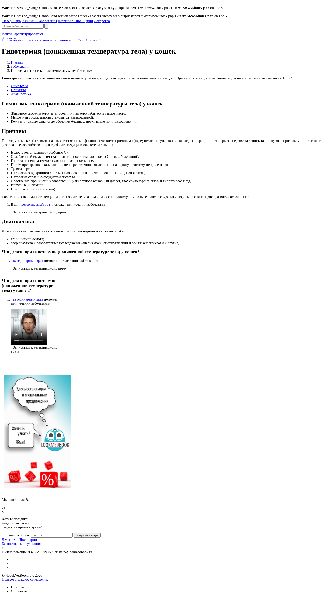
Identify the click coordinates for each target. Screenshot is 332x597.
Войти (7, 34)
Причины (18, 90)
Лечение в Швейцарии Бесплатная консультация (21, 542)
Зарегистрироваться (28, 34)
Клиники (29, 21)
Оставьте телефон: (16, 535)
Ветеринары (11, 21)
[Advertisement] (106, 459)
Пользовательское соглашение (25, 579)
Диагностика (21, 94)
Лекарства (102, 21)
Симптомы (19, 86)
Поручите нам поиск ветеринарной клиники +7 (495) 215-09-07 (51, 40)
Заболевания (47, 21)
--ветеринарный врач (35, 204)
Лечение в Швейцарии (75, 21)
